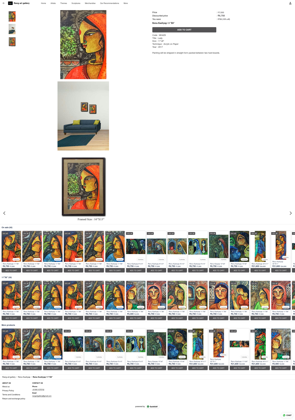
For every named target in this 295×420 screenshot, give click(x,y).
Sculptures (76, 3)
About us (6, 386)
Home (43, 3)
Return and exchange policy (13, 398)
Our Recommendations (109, 3)
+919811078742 (38, 389)
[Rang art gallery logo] (10, 3)
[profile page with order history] (290, 3)
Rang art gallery (22, 3)
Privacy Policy (8, 390)
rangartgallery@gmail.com (42, 396)
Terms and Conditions (11, 394)
